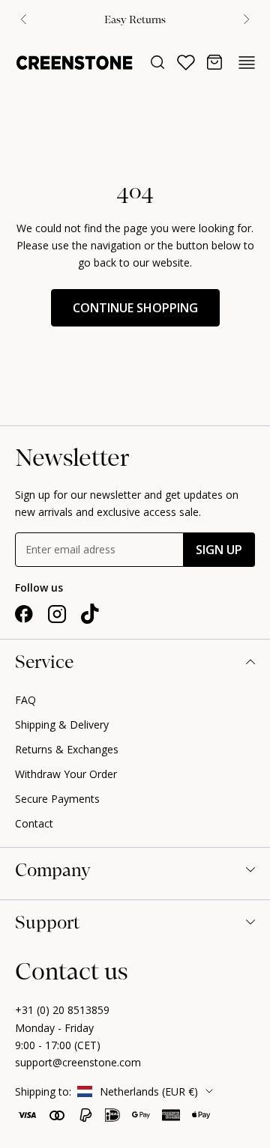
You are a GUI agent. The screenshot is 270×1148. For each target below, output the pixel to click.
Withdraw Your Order (66, 774)
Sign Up (219, 549)
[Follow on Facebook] (24, 614)
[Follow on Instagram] (57, 614)
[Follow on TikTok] (90, 614)
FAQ (25, 700)
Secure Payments (57, 799)
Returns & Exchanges (66, 749)
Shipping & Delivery (62, 724)
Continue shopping (135, 308)
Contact (34, 823)
